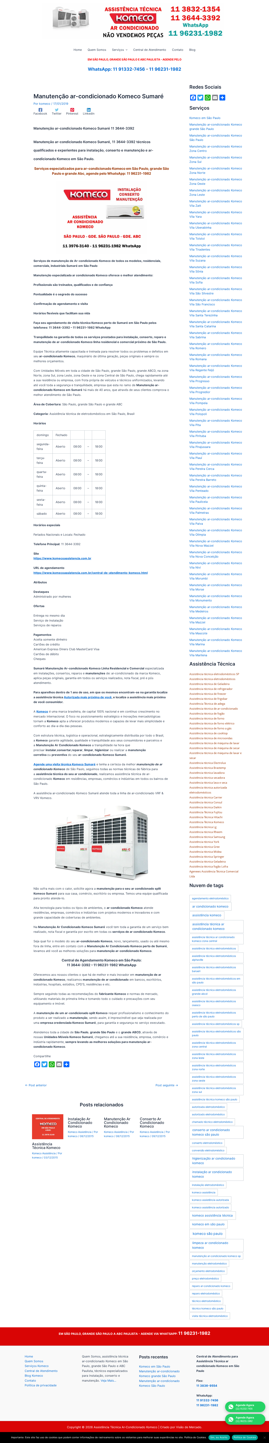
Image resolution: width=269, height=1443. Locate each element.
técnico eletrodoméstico (206, 1300)
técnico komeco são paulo (207, 1308)
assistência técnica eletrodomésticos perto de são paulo (214, 1014)
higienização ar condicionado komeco (213, 1161)
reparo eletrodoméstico (206, 1293)
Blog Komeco (34, 1375)
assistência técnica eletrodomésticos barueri (214, 969)
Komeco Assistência (44, 1153)
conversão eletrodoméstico (208, 1150)
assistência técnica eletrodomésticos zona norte (214, 1067)
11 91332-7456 (129, 69)
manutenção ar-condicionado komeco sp (216, 1256)
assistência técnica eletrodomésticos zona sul (214, 1089)
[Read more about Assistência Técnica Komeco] (47, 1126)
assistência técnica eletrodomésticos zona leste (214, 1055)
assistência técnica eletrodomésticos (214, 948)
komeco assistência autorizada (210, 1199)
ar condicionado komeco (210, 906)
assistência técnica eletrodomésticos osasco (214, 1003)
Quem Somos (34, 1361)
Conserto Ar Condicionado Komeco (152, 1122)
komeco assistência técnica (212, 1215)
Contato (30, 1380)
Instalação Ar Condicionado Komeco (80, 1122)
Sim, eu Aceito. (219, 1437)
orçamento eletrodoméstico (208, 1270)
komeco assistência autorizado (210, 1207)
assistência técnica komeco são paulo (214, 1099)
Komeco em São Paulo (205, 118)
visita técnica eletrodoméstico (210, 1315)
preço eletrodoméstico (205, 1278)
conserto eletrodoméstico (207, 1142)
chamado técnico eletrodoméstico (212, 1121)
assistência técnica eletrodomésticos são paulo (216, 1033)
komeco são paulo (208, 1234)
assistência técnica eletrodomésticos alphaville (214, 957)
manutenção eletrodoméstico (209, 1263)
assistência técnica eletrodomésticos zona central (214, 1044)
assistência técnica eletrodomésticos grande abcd (214, 991)
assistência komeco (206, 915)
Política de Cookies (245, 1437)
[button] (126, 49)
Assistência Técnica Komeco (46, 1146)
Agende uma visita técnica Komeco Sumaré (64, 764)
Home (29, 1356)
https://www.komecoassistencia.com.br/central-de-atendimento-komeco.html (90, 573)
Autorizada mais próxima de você (88, 697)
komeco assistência (203, 1192)
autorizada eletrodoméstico (208, 1106)
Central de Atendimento (41, 1371)
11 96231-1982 (165, 69)
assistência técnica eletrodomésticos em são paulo (216, 980)
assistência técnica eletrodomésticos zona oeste (214, 1078)
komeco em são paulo (208, 1224)
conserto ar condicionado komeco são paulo (211, 1132)
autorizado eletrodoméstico (208, 1114)
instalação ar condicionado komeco (212, 1174)
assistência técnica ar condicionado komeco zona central (213, 939)
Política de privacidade (41, 1385)
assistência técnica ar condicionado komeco (208, 926)
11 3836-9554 (206, 1385)
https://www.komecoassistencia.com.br (62, 558)
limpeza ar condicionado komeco (210, 1245)
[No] (264, 1437)
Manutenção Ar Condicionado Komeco (117, 1122)
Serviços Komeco (37, 1366)
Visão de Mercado (188, 1427)
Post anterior (36, 1085)
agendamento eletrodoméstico (210, 898)
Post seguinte (167, 1085)
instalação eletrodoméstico (208, 1184)
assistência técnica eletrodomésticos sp (216, 1023)
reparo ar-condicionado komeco (211, 1285)
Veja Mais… (108, 1380)
